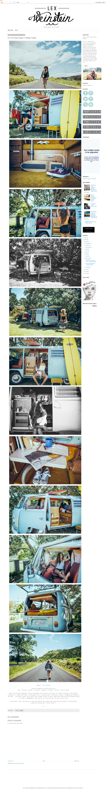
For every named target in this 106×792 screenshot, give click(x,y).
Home (43, 761)
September (88, 247)
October (87, 245)
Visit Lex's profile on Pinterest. (89, 178)
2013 (85, 271)
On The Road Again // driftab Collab (90, 264)
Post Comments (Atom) (19, 763)
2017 (85, 237)
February (87, 258)
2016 (85, 239)
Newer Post (10, 761)
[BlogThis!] (18, 710)
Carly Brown (46, 685)
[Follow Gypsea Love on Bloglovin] (89, 299)
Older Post (76, 761)
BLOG (16, 30)
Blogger (81, 788)
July (86, 249)
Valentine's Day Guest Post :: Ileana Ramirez (90, 261)
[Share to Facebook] (21, 710)
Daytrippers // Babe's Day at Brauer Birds (90, 222)
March (87, 256)
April (86, 254)
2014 (85, 269)
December (87, 243)
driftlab (66, 696)
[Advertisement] (39, 778)
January (87, 267)
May (86, 253)
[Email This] (16, 710)
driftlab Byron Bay (49, 688)
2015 (85, 241)
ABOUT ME (10, 30)
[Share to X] (19, 710)
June (86, 251)
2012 (85, 273)
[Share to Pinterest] (22, 710)
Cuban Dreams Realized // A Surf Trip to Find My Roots (93, 198)
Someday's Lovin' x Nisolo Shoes (94, 205)
